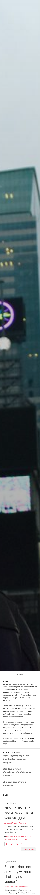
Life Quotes (20, 836)
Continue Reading (28, 849)
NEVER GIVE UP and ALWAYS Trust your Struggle (18, 813)
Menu (21, 674)
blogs (25, 738)
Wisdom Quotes (21, 839)
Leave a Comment (20, 823)
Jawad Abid (8, 823)
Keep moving (11, 836)
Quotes (32, 738)
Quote (12, 839)
